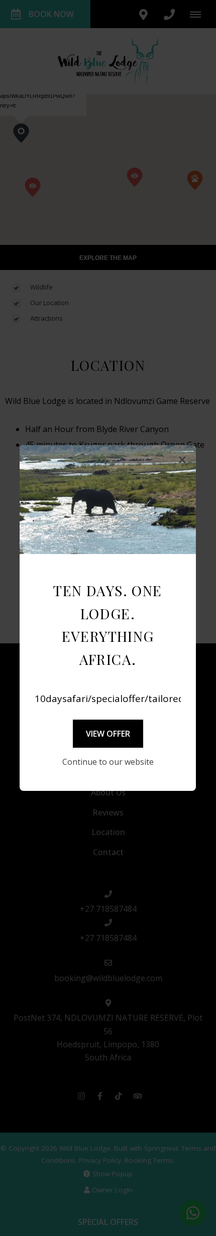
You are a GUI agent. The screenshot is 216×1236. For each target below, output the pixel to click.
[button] (182, 460)
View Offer (108, 733)
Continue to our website (108, 761)
